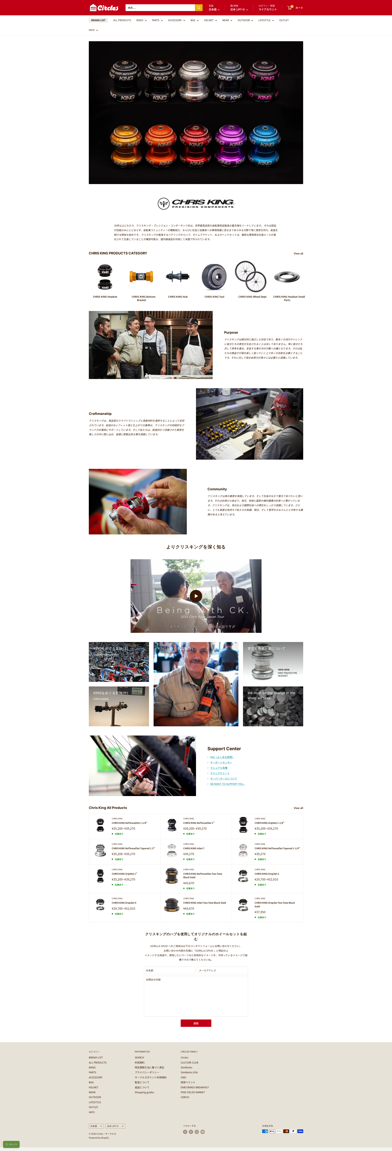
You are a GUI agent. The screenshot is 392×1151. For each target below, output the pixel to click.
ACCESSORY (175, 20)
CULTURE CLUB (189, 1062)
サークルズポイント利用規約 (151, 1077)
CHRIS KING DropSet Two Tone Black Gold (275, 904)
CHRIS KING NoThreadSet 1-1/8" (129, 822)
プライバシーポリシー (147, 1072)
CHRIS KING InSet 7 (193, 848)
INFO (92, 30)
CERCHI (185, 1097)
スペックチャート (220, 773)
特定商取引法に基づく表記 (149, 1067)
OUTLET (284, 20)
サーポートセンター (221, 762)
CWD (183, 1077)
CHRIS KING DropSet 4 (124, 902)
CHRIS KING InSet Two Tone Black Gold (204, 902)
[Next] (303, 278)
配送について (142, 1082)
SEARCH (139, 1057)
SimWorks (186, 1067)
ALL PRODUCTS (122, 20)
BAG (192, 20)
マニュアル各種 (218, 768)
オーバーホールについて (223, 778)
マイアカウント (268, 9)
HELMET (209, 20)
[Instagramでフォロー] (197, 1131)
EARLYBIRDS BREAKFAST (195, 1087)
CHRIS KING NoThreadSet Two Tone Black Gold (202, 875)
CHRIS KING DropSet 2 (267, 873)
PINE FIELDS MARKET (193, 1092)
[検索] (199, 7)
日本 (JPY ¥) (113, 1126)
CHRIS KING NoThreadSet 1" (198, 822)
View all (299, 253)
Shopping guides (144, 1092)
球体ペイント (188, 1082)
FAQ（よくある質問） (222, 757)
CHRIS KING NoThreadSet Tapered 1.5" (133, 848)
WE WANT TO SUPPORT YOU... (227, 784)
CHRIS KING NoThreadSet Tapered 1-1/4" (277, 848)
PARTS (155, 20)
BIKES (139, 20)
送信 (196, 1023)
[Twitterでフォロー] (191, 1131)
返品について (142, 1087)
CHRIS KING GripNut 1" (124, 873)
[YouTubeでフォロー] (202, 1131)
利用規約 (140, 1062)
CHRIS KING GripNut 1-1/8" (269, 822)
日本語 (93, 1126)
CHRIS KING (117, 818)
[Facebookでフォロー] (185, 1131)
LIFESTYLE (264, 20)
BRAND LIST (98, 20)
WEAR (225, 20)
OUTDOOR (244, 20)
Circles (184, 1057)
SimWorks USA (189, 1072)
